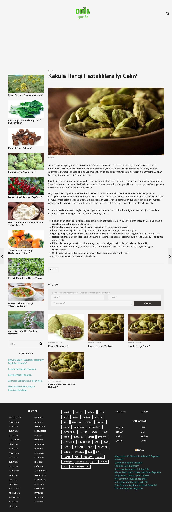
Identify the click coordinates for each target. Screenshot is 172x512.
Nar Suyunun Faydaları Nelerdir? (131, 478)
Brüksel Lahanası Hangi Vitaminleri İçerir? (20, 304)
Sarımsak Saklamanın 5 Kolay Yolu (25, 380)
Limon (91, 437)
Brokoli (79, 412)
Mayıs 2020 (39, 484)
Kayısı (94, 432)
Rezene (67, 452)
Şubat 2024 (14, 453)
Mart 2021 (38, 440)
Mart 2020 (38, 493)
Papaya (67, 447)
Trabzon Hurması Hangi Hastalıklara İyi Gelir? (20, 251)
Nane (97, 442)
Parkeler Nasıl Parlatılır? (20, 374)
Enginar (86, 417)
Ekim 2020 (38, 462)
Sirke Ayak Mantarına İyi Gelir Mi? (131, 481)
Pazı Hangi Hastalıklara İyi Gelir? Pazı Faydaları (24, 121)
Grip (66, 422)
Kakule (53, 269)
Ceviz (101, 412)
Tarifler (51, 343)
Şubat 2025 (14, 431)
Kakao (66, 427)
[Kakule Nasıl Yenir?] (66, 327)
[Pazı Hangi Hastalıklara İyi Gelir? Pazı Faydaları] (26, 109)
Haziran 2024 (15, 440)
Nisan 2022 (13, 506)
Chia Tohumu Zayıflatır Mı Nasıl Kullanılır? (136, 485)
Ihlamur (100, 422)
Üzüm (104, 462)
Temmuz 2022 (14, 493)
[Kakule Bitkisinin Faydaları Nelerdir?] (66, 365)
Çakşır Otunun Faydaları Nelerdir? (25, 95)
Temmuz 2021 (40, 426)
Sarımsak (79, 452)
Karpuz (83, 432)
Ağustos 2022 (15, 488)
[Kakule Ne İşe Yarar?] (146, 327)
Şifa (50, 71)
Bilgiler (91, 343)
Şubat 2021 (39, 444)
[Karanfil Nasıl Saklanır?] (26, 137)
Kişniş (66, 437)
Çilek (94, 462)
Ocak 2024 (13, 457)
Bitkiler (131, 343)
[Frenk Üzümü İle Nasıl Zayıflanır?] (26, 186)
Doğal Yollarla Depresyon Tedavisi (132, 475)
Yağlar (144, 441)
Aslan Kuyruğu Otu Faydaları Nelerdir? (23, 332)
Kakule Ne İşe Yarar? (139, 346)
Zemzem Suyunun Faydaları (129, 488)
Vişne (77, 457)
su (97, 452)
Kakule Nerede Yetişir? (100, 346)
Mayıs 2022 (13, 502)
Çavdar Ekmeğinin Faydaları (22, 368)
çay (65, 467)
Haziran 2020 (40, 479)
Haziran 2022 (15, 497)
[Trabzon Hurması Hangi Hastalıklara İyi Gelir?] (26, 239)
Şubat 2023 (14, 462)
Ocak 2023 (13, 466)
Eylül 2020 (38, 466)
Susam (67, 457)
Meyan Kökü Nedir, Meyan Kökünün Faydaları (138, 472)
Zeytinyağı (82, 462)
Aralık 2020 (39, 453)
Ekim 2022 (13, 479)
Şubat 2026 (14, 422)
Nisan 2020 (39, 488)
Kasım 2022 (13, 475)
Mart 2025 (13, 426)
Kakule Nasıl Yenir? (58, 346)
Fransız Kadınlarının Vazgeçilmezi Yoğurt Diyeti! (25, 224)
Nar (106, 442)
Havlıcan (76, 422)
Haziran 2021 (40, 431)
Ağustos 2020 (40, 471)
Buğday (91, 412)
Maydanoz (69, 442)
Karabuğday (94, 427)
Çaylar (119, 441)
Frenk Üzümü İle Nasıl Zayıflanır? (25, 197)
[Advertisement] (86, 47)
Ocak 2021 (38, 448)
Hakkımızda (121, 412)
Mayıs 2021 (39, 435)
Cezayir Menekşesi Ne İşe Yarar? (25, 278)
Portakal (102, 447)
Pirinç (90, 447)
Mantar (102, 437)
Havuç (89, 422)
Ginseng (99, 417)
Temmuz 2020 (40, 475)
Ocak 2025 (13, 435)
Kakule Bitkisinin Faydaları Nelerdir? (62, 386)
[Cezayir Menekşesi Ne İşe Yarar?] (26, 267)
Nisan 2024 (13, 444)
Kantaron (79, 427)
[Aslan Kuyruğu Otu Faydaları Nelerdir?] (26, 320)
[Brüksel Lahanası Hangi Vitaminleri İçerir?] (26, 292)
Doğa (140, 450)
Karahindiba (69, 432)
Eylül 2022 (13, 484)
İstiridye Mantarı (80, 467)
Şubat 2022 (39, 422)
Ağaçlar (119, 427)
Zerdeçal (68, 462)
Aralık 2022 (14, 471)
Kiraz (104, 432)
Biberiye (67, 412)
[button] (167, 13)
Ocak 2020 (38, 502)
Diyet (66, 417)
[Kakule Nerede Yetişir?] (106, 327)
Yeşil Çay (88, 457)
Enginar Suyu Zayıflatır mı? (22, 172)
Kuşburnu (78, 437)
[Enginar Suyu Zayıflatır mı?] (26, 161)
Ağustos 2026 (15, 417)
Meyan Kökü (84, 442)
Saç (90, 452)
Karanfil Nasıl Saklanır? (20, 148)
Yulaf (100, 457)
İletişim (144, 412)
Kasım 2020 (39, 457)
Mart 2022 (38, 417)
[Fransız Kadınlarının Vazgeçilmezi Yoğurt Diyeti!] (26, 211)
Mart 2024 (13, 448)
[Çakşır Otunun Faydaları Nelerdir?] (26, 84)
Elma (75, 417)
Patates (79, 447)
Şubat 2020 (39, 497)
